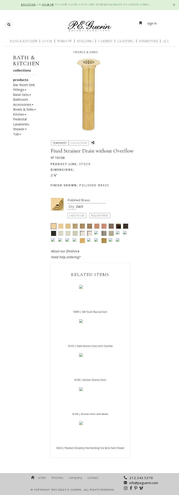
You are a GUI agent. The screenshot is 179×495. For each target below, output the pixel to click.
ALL (166, 41)
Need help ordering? (66, 257)
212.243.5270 (141, 478)
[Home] (33, 477)
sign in (152, 23)
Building (85, 41)
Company (75, 477)
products (20, 79)
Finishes (57, 477)
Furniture (148, 41)
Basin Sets (21, 94)
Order (42, 477)
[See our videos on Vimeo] (142, 488)
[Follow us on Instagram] (127, 488)
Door (47, 41)
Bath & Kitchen (23, 41)
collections (22, 70)
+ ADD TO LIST (76, 215)
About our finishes (64, 251)
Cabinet (105, 41)
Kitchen (18, 114)
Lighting (125, 41)
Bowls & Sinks (86, 52)
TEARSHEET (60, 142)
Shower (18, 129)
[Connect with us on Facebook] (132, 488)
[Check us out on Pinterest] (136, 488)
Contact (92, 477)
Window (64, 41)
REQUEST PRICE (99, 215)
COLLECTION (79, 142)
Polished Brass (80, 185)
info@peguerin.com (143, 483)
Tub (16, 134)
